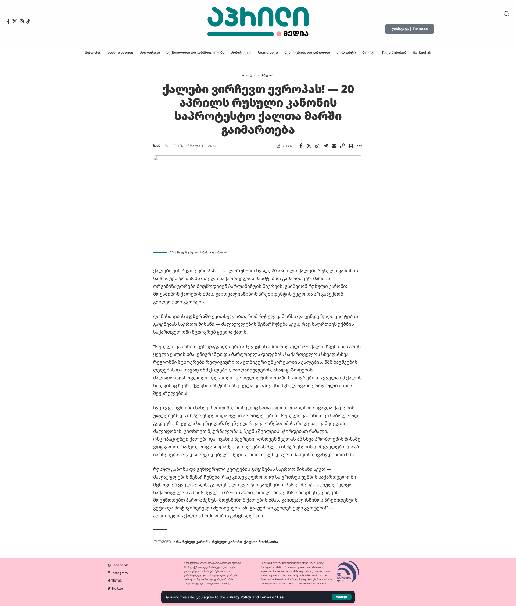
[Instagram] (21, 21)
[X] (14, 21)
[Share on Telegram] (325, 145)
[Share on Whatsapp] (317, 145)
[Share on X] (309, 145)
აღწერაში (198, 316)
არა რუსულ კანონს (192, 541)
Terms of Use (272, 597)
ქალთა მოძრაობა (261, 541)
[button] (342, 597)
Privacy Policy (238, 597)
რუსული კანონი (227, 541)
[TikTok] (28, 21)
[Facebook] (8, 21)
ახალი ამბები (258, 75)
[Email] (334, 145)
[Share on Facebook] (300, 145)
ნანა (157, 145)
